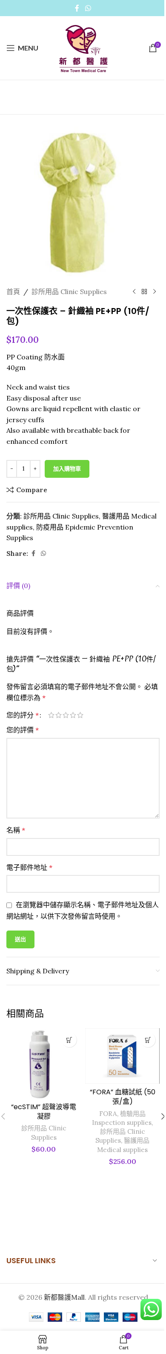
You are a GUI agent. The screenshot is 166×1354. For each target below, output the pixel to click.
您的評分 (22, 715)
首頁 (13, 291)
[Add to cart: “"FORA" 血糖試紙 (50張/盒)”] (147, 1039)
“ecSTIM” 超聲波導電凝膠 (43, 1111)
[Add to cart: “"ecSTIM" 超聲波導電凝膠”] (69, 1039)
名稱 (15, 830)
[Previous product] (134, 292)
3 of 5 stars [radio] (65, 715)
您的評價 (22, 730)
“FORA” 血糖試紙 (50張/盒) (122, 1096)
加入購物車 (67, 468)
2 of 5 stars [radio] (58, 715)
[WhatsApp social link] (88, 8)
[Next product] (154, 292)
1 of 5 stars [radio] (51, 715)
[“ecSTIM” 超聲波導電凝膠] (43, 1063)
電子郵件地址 (29, 867)
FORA (108, 1114)
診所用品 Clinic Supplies (69, 291)
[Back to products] (144, 292)
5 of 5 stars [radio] (80, 715)
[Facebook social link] (77, 8)
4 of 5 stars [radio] (73, 715)
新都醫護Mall (64, 1297)
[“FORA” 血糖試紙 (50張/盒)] (122, 1056)
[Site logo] (83, 47)
